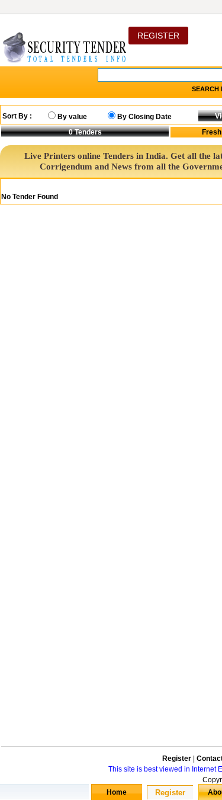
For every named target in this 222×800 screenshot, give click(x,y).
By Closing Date (144, 117)
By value (72, 117)
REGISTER (158, 35)
